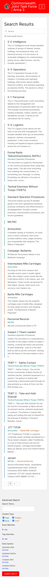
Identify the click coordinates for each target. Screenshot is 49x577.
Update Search (10, 574)
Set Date (5, 550)
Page (7, 518)
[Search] (6, 31)
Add (5, 530)
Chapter (18, 518)
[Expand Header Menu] (42, 6)
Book (7, 521)
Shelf (17, 521)
